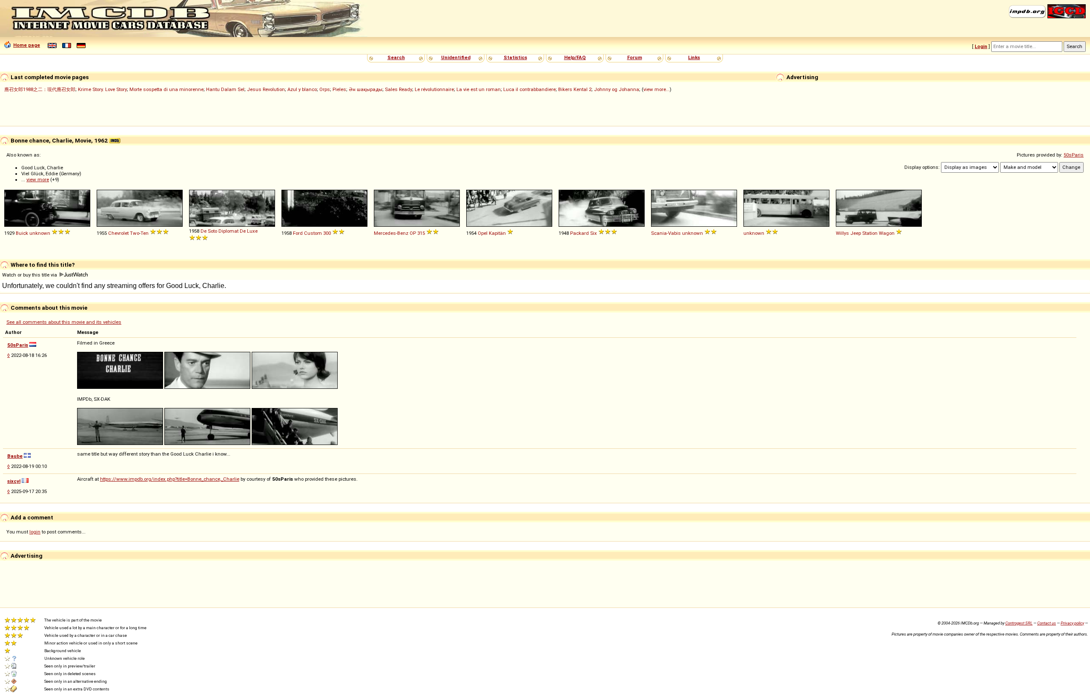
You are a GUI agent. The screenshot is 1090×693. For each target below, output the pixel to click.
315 (421, 233)
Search (396, 57)
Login (981, 46)
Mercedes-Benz (391, 233)
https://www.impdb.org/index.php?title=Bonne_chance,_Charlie (169, 479)
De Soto (209, 231)
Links (694, 57)
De (243, 231)
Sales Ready (398, 89)
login (34, 532)
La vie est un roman (478, 89)
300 (327, 233)
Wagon (887, 233)
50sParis (1074, 155)
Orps (324, 89)
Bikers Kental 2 (574, 89)
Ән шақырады (365, 89)
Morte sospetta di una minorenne (166, 89)
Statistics (515, 57)
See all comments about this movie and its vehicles (63, 322)
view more (37, 180)
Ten (145, 233)
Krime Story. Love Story (102, 89)
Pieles (339, 89)
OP (413, 233)
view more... (656, 89)
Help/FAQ (575, 57)
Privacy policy (1072, 623)
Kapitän (497, 233)
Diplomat (228, 231)
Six (593, 233)
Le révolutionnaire (434, 89)
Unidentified (455, 57)
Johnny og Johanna (616, 89)
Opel (483, 233)
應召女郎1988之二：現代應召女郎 (39, 89)
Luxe (252, 231)
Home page (26, 45)
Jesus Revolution (266, 89)
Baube (15, 456)
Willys (842, 233)
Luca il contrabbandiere (529, 89)
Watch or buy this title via (30, 275)
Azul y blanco (302, 89)
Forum (634, 57)
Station (870, 233)
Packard (579, 233)
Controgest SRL (1019, 623)
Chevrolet (118, 233)
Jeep (855, 233)
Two (134, 233)
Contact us (1046, 623)
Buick (22, 233)
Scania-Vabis (666, 233)
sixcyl (13, 481)
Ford (298, 233)
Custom (313, 233)
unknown (39, 233)
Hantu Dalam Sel (225, 89)
